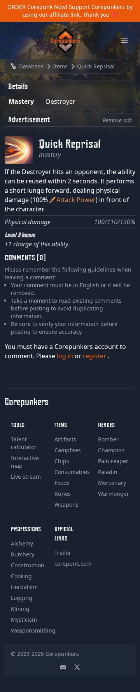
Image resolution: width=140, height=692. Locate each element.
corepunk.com (72, 563)
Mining (20, 608)
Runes (62, 493)
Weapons (66, 504)
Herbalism (24, 587)
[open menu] (124, 40)
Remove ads (117, 120)
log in (66, 356)
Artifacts (65, 439)
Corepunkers (62, 653)
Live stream (26, 476)
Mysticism (24, 619)
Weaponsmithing (33, 630)
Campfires (67, 450)
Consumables (72, 472)
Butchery (22, 554)
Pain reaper (113, 461)
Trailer (62, 552)
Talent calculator (24, 443)
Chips (61, 461)
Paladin (107, 472)
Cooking (21, 576)
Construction (27, 565)
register (95, 356)
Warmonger (113, 493)
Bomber (108, 439)
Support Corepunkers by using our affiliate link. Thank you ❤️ (78, 10)
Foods (62, 482)
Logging (21, 597)
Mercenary (112, 482)
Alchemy (22, 543)
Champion (111, 450)
